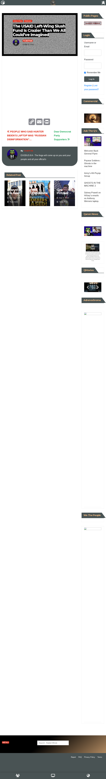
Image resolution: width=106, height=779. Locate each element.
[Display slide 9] (93, 503)
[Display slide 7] (94, 283)
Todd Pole (27, 41)
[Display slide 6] (92, 283)
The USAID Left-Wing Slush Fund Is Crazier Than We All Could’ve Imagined (39, 30)
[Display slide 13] (93, 288)
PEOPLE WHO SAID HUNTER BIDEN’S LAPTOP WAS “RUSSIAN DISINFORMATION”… (26, 135)
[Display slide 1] (90, 498)
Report (73, 757)
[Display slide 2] (91, 232)
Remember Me (93, 72)
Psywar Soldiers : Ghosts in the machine (92, 163)
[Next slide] (98, 231)
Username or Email (90, 45)
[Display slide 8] (96, 501)
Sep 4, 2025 (39, 198)
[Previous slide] (88, 231)
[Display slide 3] (93, 232)
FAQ (80, 757)
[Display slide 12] (96, 718)
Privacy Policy (89, 757)
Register (88, 85)
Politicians (28, 21)
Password (88, 59)
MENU (5, 742)
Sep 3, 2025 (64, 198)
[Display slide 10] (92, 286)
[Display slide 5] (90, 501)
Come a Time (18, 21)
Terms (99, 757)
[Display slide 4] (96, 498)
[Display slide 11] (94, 286)
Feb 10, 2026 (15, 198)
